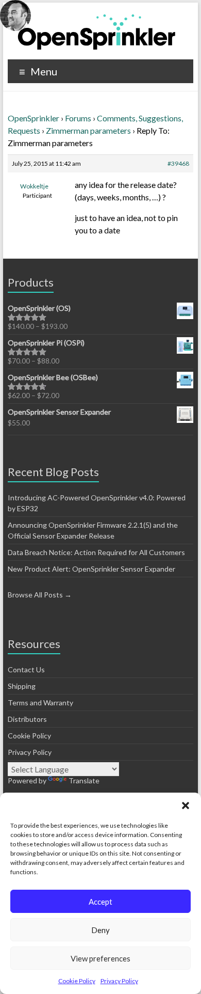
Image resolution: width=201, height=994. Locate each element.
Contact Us (26, 669)
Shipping (22, 686)
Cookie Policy (76, 981)
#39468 (178, 163)
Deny (100, 930)
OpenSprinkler (33, 118)
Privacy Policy (119, 981)
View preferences (100, 958)
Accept (100, 901)
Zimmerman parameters (88, 130)
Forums (78, 118)
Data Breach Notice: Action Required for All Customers (96, 552)
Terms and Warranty (40, 702)
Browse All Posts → (40, 594)
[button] (185, 805)
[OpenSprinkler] (97, 31)
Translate (84, 780)
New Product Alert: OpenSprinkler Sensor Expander (91, 568)
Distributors (27, 719)
